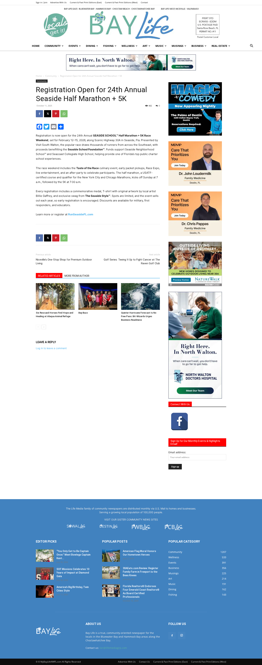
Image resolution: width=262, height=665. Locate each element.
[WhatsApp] (64, 113)
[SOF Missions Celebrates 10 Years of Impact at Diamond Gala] (45, 573)
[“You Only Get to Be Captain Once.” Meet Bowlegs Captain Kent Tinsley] (45, 555)
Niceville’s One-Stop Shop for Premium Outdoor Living (64, 261)
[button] (251, 46)
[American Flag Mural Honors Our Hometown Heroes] (111, 555)
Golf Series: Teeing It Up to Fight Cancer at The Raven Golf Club (132, 261)
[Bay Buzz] (97, 296)
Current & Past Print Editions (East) (86, 2)
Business (197, 46)
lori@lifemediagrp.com (113, 648)
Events (73, 46)
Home (36, 46)
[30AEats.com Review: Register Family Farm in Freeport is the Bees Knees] (111, 572)
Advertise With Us (58, 2)
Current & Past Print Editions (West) (121, 2)
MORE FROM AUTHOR (77, 275)
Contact (144, 2)
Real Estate (219, 46)
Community (53, 46)
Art (145, 46)
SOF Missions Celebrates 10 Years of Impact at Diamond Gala (72, 573)
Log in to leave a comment (51, 348)
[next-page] (44, 327)
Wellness (128, 46)
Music (159, 46)
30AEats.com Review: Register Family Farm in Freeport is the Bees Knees (140, 572)
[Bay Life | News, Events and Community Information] (131, 23)
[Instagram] (181, 635)
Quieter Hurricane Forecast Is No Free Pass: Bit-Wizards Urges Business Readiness (138, 316)
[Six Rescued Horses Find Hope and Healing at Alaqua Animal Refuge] (55, 296)
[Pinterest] (55, 113)
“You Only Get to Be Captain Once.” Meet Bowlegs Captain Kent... (73, 555)
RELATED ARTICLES (49, 275)
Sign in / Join (41, 2)
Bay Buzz (83, 312)
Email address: (177, 452)
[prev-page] (38, 327)
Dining (90, 46)
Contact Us (144, 661)
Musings (177, 46)
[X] (47, 113)
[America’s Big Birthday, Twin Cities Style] (45, 591)
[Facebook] (39, 113)
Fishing (108, 46)
